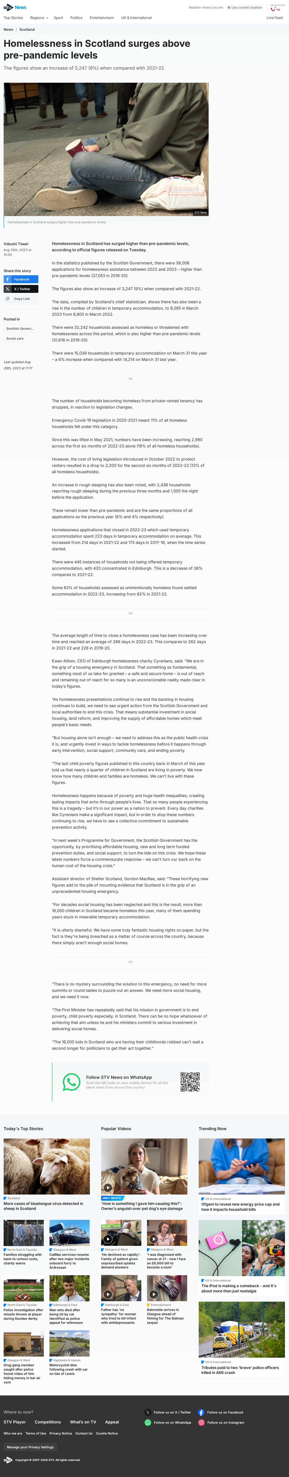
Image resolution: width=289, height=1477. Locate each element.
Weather (195, 7)
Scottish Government (22, 328)
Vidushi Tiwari (16, 244)
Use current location (246, 7)
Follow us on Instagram (225, 1422)
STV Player (15, 1422)
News (8, 29)
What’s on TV (83, 1422)
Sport (58, 17)
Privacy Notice (60, 1433)
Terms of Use (36, 1433)
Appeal (112, 1422)
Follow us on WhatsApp (172, 1422)
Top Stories (13, 17)
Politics (76, 17)
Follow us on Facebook (225, 1412)
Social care (14, 338)
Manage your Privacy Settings (30, 1447)
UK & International (136, 17)
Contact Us (84, 1433)
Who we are (13, 1433)
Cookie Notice (107, 1433)
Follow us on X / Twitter (172, 1412)
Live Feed (275, 17)
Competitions (48, 1422)
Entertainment (102, 17)
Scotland (27, 29)
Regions (37, 17)
